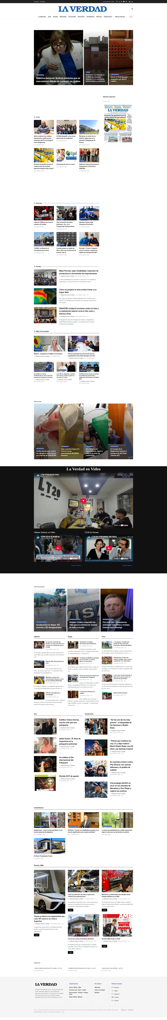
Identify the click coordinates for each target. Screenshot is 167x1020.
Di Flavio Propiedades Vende (43, 856)
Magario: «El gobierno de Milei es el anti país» (48, 354)
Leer (37, 935)
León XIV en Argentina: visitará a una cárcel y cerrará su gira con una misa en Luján (66, 375)
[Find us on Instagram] (121, 1)
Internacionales (42, 622)
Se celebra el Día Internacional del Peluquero (66, 760)
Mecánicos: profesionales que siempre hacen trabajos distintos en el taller (116, 895)
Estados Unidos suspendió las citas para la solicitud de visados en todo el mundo (83, 625)
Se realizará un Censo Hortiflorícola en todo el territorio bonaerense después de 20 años (43, 375)
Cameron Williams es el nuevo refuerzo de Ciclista (43, 223)
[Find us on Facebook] (116, 1)
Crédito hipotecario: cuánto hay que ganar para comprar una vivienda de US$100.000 (46, 453)
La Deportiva (42, 17)
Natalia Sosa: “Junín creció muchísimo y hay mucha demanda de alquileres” (48, 831)
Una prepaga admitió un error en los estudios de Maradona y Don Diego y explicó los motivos (120, 786)
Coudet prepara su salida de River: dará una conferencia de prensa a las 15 (66, 250)
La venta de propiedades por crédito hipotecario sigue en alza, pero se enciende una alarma (117, 831)
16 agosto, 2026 (51, 697)
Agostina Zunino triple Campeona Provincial (86, 223)
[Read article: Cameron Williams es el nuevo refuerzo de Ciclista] (44, 213)
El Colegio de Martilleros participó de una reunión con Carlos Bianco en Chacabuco (89, 659)
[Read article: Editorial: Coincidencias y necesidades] (39, 695)
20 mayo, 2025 (106, 834)
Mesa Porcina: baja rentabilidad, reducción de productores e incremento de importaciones (78, 272)
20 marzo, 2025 (39, 858)
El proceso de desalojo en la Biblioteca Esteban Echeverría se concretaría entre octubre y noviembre (95, 78)
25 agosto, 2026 (81, 316)
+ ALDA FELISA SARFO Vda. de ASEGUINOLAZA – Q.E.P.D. (83, 968)
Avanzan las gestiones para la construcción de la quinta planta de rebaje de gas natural (43, 166)
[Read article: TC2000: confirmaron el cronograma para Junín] (44, 239)
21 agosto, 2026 (51, 683)
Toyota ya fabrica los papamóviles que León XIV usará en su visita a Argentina (49, 918)
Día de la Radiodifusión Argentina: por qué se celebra (119, 79)
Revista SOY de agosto (69, 776)
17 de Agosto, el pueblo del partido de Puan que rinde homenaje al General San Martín (123, 643)
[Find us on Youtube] (124, 1)
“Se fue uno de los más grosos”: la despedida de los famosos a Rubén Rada (120, 723)
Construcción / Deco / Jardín (77, 990)
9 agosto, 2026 (85, 663)
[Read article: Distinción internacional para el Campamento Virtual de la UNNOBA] (89, 155)
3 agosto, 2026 (119, 663)
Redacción (36, 1)
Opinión (97, 992)
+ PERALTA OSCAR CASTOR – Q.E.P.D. (111, 968)
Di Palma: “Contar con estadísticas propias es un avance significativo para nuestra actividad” (83, 831)
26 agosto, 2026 (84, 171)
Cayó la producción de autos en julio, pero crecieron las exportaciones (81, 895)
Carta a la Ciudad (100, 990)
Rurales (55, 17)
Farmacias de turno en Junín (66, 164)
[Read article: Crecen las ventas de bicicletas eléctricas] (83, 925)
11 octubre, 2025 (40, 834)
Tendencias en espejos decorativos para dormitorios (88, 642)
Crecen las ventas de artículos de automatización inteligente (89, 676)
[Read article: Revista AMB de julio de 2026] (117, 925)
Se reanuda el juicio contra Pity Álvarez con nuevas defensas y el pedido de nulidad (121, 765)
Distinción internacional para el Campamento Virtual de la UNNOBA (89, 166)
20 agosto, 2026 (55, 923)
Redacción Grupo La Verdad (44, 84)
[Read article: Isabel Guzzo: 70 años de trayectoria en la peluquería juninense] (45, 745)
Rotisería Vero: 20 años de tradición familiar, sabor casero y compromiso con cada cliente (123, 659)
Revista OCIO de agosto (120, 693)
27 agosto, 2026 (58, 84)
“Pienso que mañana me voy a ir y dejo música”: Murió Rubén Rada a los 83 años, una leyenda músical (121, 744)
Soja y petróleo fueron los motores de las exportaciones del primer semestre (70, 452)
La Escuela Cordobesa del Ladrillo (87, 692)
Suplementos (108, 17)
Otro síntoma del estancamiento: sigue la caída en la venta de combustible (94, 452)
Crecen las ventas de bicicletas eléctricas (81, 939)
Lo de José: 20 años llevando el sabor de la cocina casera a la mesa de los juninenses (123, 676)
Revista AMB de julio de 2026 (111, 939)
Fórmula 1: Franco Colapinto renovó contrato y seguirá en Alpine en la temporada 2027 (88, 250)
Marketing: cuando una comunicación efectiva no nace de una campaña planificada (55, 678)
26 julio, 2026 (89, 941)
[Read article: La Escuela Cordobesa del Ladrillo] (73, 694)
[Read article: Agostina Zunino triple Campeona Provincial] (89, 213)
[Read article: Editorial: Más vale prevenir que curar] (39, 664)
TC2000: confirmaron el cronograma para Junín (41, 249)
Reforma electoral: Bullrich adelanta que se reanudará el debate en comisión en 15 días (58, 79)
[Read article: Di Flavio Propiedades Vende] (49, 846)
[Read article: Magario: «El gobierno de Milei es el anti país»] (49, 343)
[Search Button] (132, 9)
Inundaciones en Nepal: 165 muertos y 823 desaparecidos (48, 626)
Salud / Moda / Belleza (75, 997)
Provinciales (72, 17)
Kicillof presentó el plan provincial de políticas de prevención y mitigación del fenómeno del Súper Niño (89, 376)
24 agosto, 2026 (51, 649)
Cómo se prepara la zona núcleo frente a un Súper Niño (78, 291)
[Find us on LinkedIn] (126, 1)
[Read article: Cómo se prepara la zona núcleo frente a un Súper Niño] (45, 296)
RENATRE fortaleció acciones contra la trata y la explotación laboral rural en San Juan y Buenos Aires (79, 311)
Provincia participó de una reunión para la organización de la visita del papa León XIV (81, 355)
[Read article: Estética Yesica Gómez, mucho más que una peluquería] (45, 726)
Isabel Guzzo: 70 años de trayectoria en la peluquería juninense (69, 741)
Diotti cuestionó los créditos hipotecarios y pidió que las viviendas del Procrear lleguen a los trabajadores (43, 139)
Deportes (38, 218)
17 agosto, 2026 (119, 647)
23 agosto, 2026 (51, 665)
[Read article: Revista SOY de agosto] (45, 783)
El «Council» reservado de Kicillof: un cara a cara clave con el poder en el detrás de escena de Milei (55, 644)
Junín (49, 17)
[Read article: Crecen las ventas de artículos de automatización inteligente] (73, 678)
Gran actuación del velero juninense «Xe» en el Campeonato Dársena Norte (65, 224)
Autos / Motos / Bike (75, 987)
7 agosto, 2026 (89, 899)
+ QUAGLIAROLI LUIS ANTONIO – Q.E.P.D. (45, 968)
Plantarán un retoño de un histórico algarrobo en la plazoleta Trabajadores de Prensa (87, 139)
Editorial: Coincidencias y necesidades (53, 693)
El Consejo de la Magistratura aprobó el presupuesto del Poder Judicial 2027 (118, 452)
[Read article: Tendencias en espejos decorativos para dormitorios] (73, 645)
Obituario (99, 17)
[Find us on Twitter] (119, 1)
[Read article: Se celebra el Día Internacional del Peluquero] (45, 764)
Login (131, 1)
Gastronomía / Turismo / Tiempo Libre (78, 993)
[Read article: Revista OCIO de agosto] (107, 695)
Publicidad (42, 1)
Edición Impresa (120, 17)
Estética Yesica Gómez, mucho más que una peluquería (69, 722)
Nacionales (81, 17)
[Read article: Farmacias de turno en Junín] (67, 155)
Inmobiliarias (90, 17)
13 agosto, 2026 (85, 646)
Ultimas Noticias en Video (44, 532)
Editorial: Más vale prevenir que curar (55, 662)
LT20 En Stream (91, 532)
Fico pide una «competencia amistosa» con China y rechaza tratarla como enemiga (116, 625)
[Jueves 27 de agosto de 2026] (118, 142)
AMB (36, 912)
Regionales (63, 17)
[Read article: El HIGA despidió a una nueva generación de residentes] (67, 127)
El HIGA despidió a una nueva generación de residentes (66, 137)
